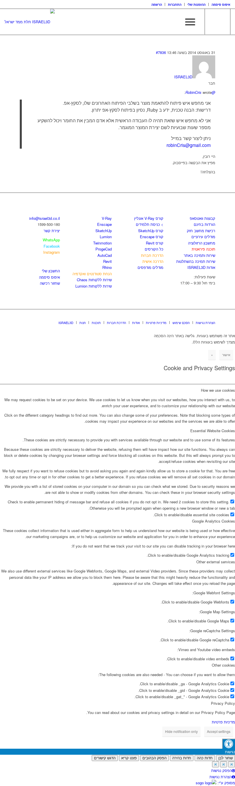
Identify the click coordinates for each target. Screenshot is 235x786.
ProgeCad (103, 249)
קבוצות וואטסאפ (202, 218)
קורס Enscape (151, 236)
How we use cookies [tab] (218, 390)
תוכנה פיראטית (203, 249)
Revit (107, 261)
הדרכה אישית (152, 261)
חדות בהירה (181, 758)
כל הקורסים (154, 249)
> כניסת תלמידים (149, 224)
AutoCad (104, 255)
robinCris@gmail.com (189, 145)
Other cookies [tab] (223, 665)
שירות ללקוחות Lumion (93, 286)
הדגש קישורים (104, 758)
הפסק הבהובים (154, 758)
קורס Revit (154, 243)
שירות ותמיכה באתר (199, 255)
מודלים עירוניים (203, 236)
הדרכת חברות (152, 255)
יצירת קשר (52, 230)
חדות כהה (205, 758)
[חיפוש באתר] (173, 22)
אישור (226, 354)
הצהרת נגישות (220, 776)
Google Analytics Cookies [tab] (213, 521)
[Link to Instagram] (202, 316)
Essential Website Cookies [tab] (212, 430)
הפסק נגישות (221, 770)
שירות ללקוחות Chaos (94, 279)
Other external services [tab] (215, 561)
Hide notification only (181, 731)
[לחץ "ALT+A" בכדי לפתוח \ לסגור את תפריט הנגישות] (228, 744)
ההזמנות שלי (196, 4)
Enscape (104, 224)
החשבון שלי (51, 270)
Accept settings (218, 731)
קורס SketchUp (150, 230)
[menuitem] (156, 4)
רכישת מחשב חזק (201, 230)
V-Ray (107, 218)
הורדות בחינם (204, 224)
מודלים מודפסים (150, 267)
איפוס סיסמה (220, 4)
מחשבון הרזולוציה (201, 243)
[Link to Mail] (211, 316)
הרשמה (156, 4)
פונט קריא (129, 758)
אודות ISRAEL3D (201, 267)
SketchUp (103, 230)
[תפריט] (187, 22)
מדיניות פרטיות (223, 722)
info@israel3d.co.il (44, 218)
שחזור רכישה (50, 283)
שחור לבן (225, 758)
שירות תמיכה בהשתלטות (195, 261)
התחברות (174, 4)
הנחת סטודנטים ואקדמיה (92, 273)
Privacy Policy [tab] (223, 703)
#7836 (161, 52)
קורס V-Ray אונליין (148, 218)
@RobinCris (200, 92)
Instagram (51, 252)
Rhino (107, 267)
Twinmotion (102, 243)
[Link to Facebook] (193, 316)
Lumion (106, 236)
